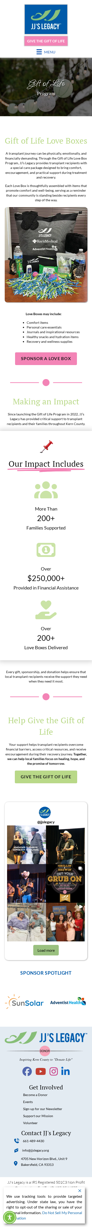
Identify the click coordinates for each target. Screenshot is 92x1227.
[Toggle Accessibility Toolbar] (10, 1217)
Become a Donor (35, 1095)
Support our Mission (38, 1116)
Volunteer (30, 1123)
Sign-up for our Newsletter (42, 1109)
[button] (26, 844)
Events (28, 1102)
